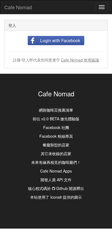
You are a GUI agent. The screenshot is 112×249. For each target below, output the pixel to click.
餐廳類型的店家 (56, 144)
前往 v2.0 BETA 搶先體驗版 (56, 118)
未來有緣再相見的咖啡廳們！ (56, 162)
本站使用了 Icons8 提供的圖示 (56, 197)
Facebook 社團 (56, 127)
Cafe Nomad (18, 7)
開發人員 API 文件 (56, 179)
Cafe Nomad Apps (56, 171)
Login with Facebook (60, 40)
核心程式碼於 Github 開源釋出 (56, 188)
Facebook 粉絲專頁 (56, 136)
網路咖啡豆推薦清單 (56, 110)
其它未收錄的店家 (56, 153)
